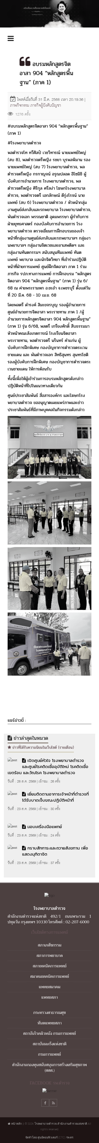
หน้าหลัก (16, 1123)
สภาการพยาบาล (50, 955)
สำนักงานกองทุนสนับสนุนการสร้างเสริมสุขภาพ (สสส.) (49, 1067)
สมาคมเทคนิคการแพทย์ (49, 976)
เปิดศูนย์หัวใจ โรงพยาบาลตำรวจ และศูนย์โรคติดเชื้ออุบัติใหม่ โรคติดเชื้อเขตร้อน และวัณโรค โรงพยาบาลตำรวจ (48, 766)
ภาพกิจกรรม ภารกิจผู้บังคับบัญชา (35, 105)
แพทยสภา (49, 997)
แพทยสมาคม (49, 987)
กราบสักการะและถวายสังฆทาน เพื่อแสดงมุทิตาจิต (55, 851)
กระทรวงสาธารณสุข (49, 1012)
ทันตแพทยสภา (50, 1023)
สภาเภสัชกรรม (49, 945)
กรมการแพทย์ (49, 1054)
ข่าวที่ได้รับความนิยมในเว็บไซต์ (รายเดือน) (42, 747)
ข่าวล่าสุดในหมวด (30, 738)
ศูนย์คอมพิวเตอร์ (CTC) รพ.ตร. (56, 1137)
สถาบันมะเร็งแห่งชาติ (50, 1044)
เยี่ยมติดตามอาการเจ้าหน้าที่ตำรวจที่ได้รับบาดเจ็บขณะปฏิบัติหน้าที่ (55, 797)
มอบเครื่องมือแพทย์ (44, 826)
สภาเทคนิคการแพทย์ (50, 966)
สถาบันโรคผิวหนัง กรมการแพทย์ (49, 1033)
